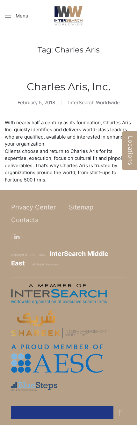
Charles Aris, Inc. (69, 86)
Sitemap (81, 207)
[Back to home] (68, 16)
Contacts (24, 220)
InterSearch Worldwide (94, 102)
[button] (16, 16)
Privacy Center (33, 207)
